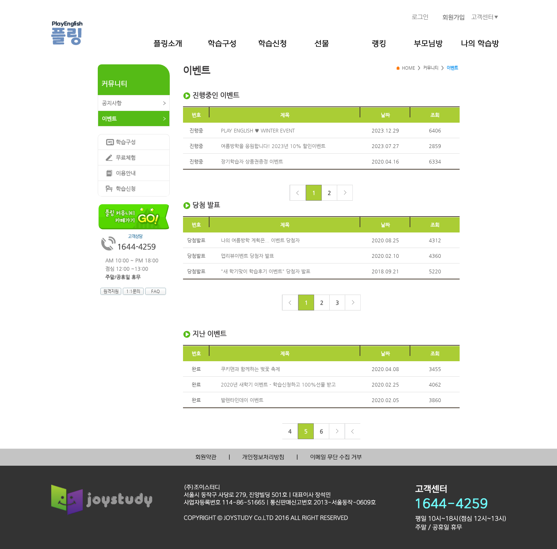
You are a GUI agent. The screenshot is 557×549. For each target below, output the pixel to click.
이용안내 (126, 173)
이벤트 (109, 118)
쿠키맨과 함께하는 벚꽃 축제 (250, 369)
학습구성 (126, 142)
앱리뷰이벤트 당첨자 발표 (247, 256)
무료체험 (126, 157)
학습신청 (126, 189)
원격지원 (111, 291)
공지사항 (112, 103)
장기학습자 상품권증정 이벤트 (252, 161)
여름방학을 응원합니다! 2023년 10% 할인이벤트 (273, 146)
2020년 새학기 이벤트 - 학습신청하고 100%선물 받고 (278, 384)
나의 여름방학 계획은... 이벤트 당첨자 (260, 240)
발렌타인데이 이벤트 (242, 400)
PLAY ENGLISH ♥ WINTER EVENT (258, 130)
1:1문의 (133, 291)
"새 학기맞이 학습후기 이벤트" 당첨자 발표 (265, 271)
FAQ (155, 291)
